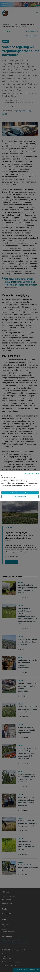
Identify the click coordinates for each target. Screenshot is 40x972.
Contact (36, 473)
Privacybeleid (28, 473)
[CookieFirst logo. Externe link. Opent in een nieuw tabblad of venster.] (2, 475)
